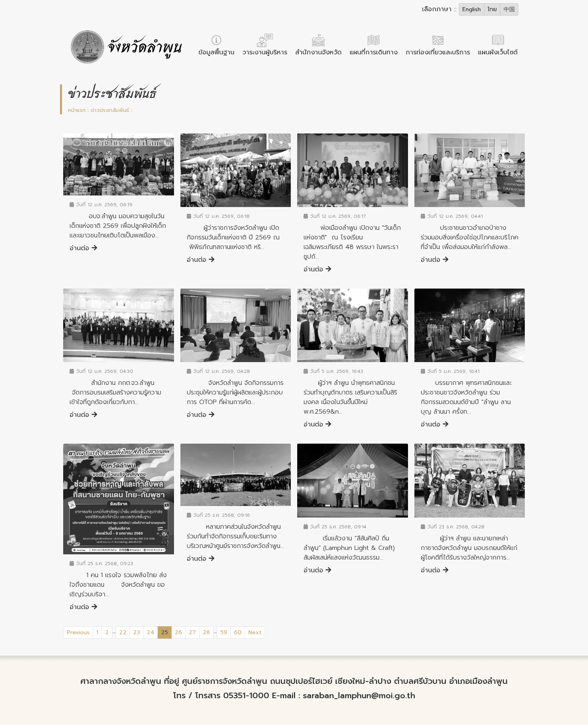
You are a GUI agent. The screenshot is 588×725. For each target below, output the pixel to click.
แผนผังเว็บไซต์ (498, 52)
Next (255, 632)
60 (238, 632)
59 (223, 632)
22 (122, 632)
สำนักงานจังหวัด (318, 52)
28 (206, 632)
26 (178, 632)
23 (136, 632)
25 (166, 632)
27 (192, 632)
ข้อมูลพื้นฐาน (216, 52)
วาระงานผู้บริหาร (264, 52)
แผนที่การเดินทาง (374, 52)
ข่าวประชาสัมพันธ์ (110, 110)
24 (150, 632)
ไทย (492, 9)
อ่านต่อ (81, 248)
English (471, 9)
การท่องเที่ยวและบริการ (438, 52)
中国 (509, 9)
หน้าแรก (77, 110)
